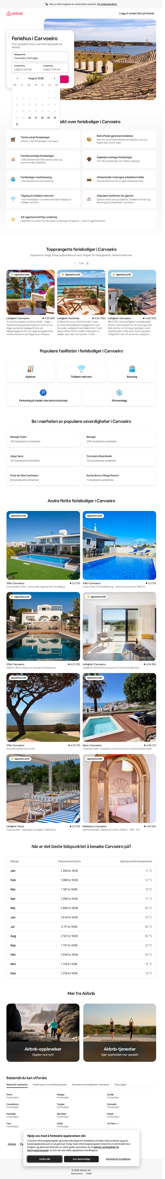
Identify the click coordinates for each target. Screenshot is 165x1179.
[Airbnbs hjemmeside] (14, 13)
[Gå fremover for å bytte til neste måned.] (54, 78)
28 (42, 117)
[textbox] (26, 69)
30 (54, 117)
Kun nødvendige (81, 1159)
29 (48, 117)
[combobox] (40, 58)
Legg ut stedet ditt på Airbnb (136, 13)
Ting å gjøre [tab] (120, 1084)
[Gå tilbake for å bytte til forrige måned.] (17, 78)
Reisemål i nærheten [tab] (17, 1084)
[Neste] (87, 263)
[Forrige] (75, 263)
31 (17, 124)
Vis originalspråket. (107, 4)
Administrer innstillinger (118, 1159)
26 (29, 117)
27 (36, 117)
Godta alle (44, 1159)
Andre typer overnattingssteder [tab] (50, 1084)
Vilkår (89, 1173)
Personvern (77, 1173)
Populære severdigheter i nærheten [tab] (90, 1084)
